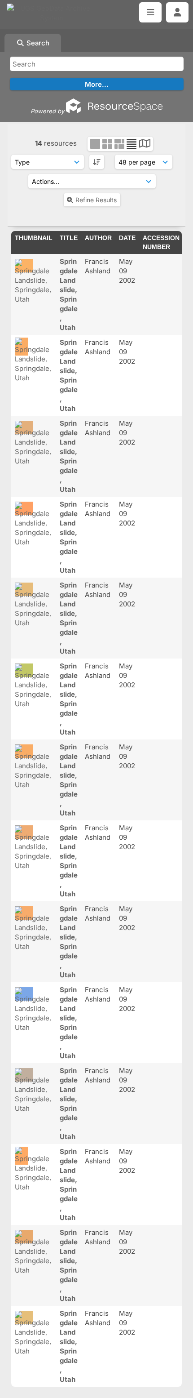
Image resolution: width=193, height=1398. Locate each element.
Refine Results (96, 200)
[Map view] (144, 144)
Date (127, 237)
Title (69, 237)
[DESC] (96, 162)
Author (98, 237)
